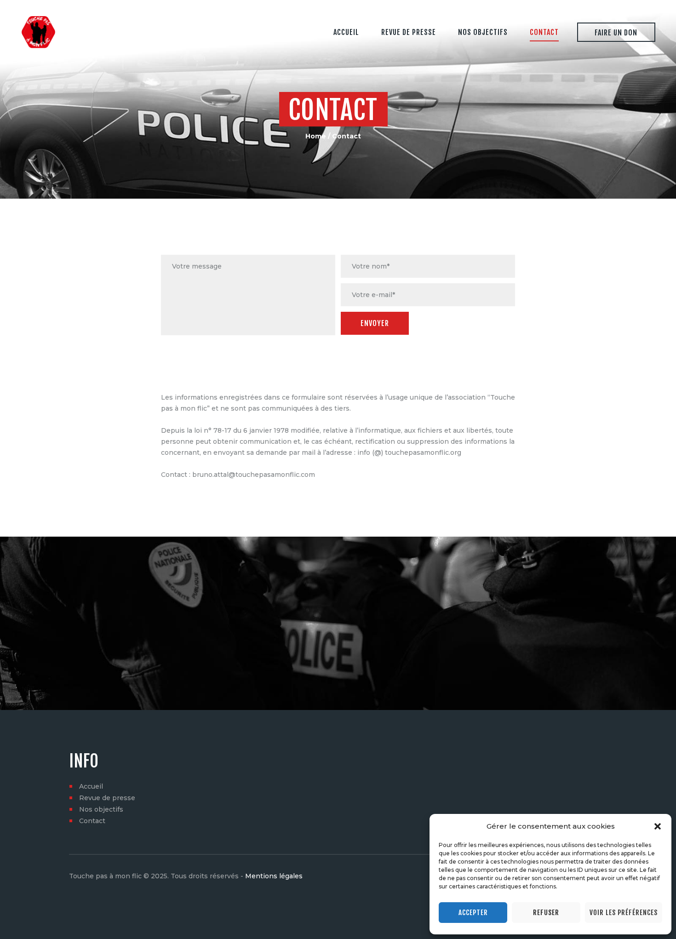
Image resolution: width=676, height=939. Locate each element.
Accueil (91, 786)
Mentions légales (274, 876)
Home (315, 136)
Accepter (473, 912)
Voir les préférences (624, 912)
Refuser (546, 912)
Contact (92, 821)
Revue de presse (107, 798)
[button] (657, 826)
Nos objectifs (101, 809)
